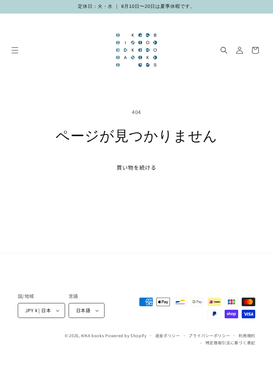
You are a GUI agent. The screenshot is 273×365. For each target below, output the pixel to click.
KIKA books (92, 335)
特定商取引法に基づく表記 (230, 342)
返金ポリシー (167, 335)
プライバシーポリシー (209, 335)
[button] (15, 50)
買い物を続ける (136, 167)
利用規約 (247, 335)
